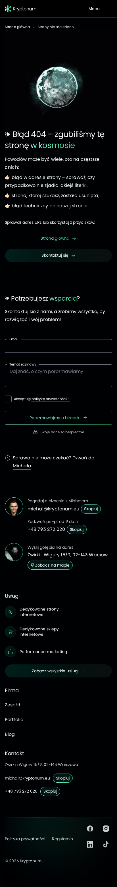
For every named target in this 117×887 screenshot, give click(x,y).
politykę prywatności (49, 398)
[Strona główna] (21, 8)
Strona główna (17, 26)
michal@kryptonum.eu (53, 509)
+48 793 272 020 (46, 529)
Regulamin (62, 839)
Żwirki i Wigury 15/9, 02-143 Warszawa (41, 764)
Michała (22, 465)
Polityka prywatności (25, 839)
